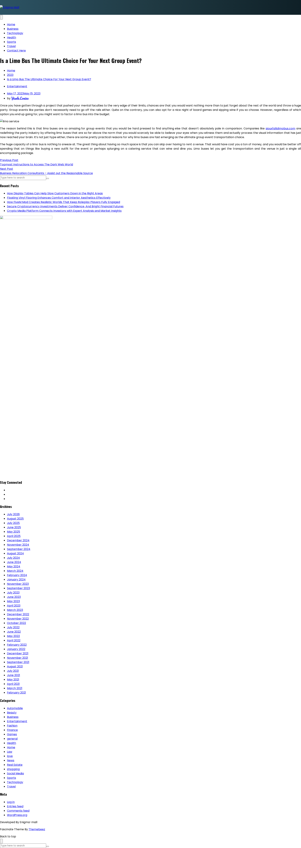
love (10, 756)
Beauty (12, 713)
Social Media (15, 773)
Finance (12, 730)
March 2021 (14, 688)
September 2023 (18, 588)
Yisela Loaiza (20, 98)
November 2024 (18, 545)
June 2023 (14, 597)
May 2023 (13, 601)
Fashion (12, 726)
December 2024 (18, 540)
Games (12, 734)
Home (11, 24)
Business (12, 29)
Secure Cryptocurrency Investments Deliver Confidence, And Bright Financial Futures (65, 206)
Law (9, 752)
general (12, 739)
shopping (13, 769)
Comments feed (18, 811)
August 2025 (15, 519)
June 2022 (14, 632)
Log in (11, 802)
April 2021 (13, 684)
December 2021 (17, 653)
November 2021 (17, 658)
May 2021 (13, 680)
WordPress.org (17, 815)
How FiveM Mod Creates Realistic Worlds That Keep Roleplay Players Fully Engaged (63, 202)
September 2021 (18, 662)
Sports (11, 42)
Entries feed (15, 806)
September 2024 (18, 549)
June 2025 (14, 527)
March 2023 (15, 610)
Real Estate (14, 765)
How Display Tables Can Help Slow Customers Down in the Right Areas (55, 193)
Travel (11, 46)
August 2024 (15, 553)
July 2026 (13, 514)
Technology (15, 33)
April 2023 (13, 606)
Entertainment (17, 86)
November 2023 (18, 584)
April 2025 (14, 536)
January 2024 (16, 580)
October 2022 (16, 623)
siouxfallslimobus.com (280, 128)
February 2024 (17, 575)
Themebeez (37, 829)
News (10, 760)
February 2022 (17, 645)
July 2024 (13, 558)
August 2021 (15, 666)
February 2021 (16, 693)
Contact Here (16, 51)
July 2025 (13, 523)
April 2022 (13, 640)
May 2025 (13, 532)
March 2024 (15, 571)
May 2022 (13, 636)
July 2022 (13, 627)
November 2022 (18, 619)
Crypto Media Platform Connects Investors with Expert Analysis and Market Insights (64, 211)
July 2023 (13, 593)
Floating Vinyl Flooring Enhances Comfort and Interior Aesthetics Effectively (59, 198)
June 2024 (14, 562)
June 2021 (13, 675)
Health (11, 37)
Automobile (15, 708)
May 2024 (13, 566)
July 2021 (13, 671)
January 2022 (16, 649)
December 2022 (18, 614)
